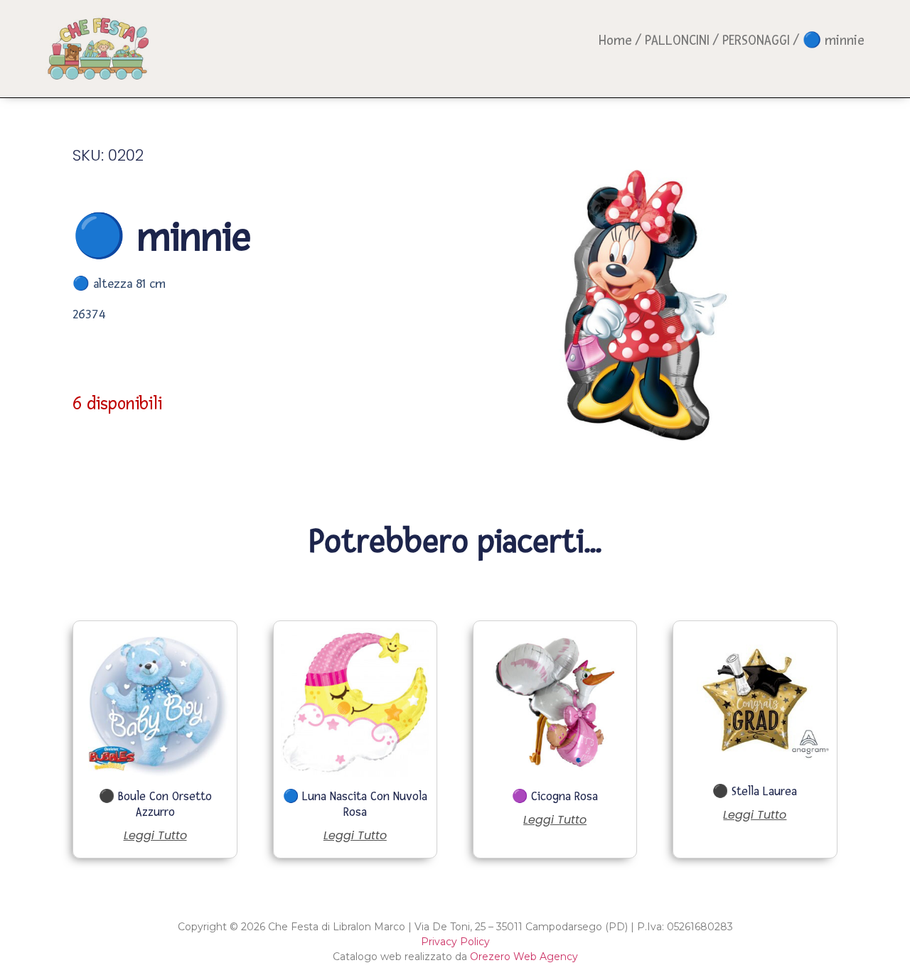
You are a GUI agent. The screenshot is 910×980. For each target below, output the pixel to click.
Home (615, 40)
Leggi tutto (155, 835)
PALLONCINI (677, 40)
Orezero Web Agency (524, 956)
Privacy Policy (455, 941)
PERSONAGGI (756, 40)
